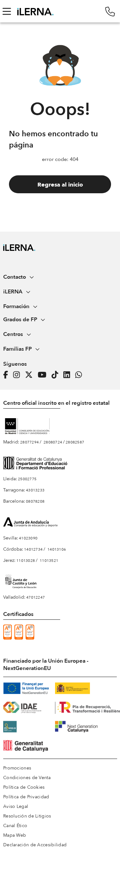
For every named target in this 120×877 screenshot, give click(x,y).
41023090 (28, 538)
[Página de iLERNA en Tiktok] (57, 375)
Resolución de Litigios (27, 816)
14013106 (56, 549)
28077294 (29, 442)
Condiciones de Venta (27, 778)
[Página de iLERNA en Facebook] (7, 375)
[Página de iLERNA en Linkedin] (68, 375)
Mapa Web (14, 835)
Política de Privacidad (26, 797)
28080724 (53, 442)
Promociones (17, 768)
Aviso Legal (15, 806)
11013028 (25, 560)
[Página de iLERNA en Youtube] (44, 375)
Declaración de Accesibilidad (35, 845)
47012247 (35, 597)
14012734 (33, 549)
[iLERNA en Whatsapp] (80, 375)
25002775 (27, 479)
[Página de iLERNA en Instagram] (18, 375)
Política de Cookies (24, 787)
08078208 (35, 501)
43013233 (35, 490)
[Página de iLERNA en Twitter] (30, 375)
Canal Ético (15, 826)
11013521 (49, 560)
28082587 (75, 442)
